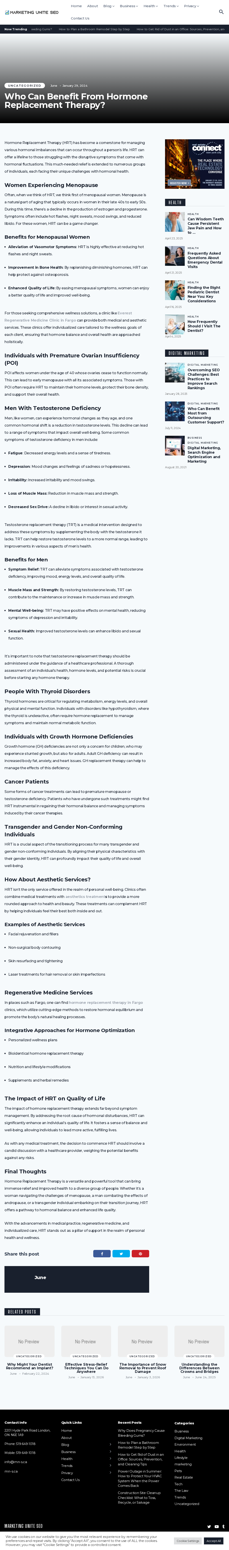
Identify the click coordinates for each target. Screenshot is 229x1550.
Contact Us (80, 18)
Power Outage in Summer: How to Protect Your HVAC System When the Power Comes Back (140, 1478)
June (54, 85)
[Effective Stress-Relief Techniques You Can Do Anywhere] (86, 1341)
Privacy (190, 6)
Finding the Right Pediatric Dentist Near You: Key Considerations (204, 294)
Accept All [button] (214, 1541)
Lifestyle (180, 1458)
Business (127, 6)
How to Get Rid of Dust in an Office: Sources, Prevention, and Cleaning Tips (141, 1459)
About (92, 6)
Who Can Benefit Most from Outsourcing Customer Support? (206, 415)
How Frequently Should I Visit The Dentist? (204, 326)
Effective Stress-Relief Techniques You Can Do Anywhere (86, 1368)
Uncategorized (24, 85)
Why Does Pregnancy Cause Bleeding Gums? (141, 1433)
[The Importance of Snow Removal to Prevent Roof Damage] (143, 1341)
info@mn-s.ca (15, 1462)
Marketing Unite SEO (23, 1526)
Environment (185, 1445)
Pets (178, 1471)
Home (76, 6)
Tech (178, 1484)
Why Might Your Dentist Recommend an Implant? (29, 1366)
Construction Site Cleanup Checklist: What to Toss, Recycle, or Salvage (139, 1498)
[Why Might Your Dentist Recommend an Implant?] (29, 1341)
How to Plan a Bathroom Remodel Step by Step (82, 29)
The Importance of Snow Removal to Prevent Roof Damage (142, 1368)
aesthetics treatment (85, 897)
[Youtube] (217, 1526)
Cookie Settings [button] (188, 1541)
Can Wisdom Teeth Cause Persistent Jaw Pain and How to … (206, 226)
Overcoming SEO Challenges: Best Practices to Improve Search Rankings (204, 379)
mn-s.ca (10, 1471)
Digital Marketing (203, 364)
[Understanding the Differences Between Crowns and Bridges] (199, 1341)
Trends (169, 6)
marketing (182, 1464)
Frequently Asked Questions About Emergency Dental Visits (205, 260)
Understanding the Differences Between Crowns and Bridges (199, 1368)
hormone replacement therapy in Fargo (106, 1002)
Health (149, 6)
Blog (107, 6)
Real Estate (183, 1477)
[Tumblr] (223, 1526)
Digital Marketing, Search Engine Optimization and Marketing (204, 455)
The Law (181, 1491)
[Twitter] (209, 1526)
